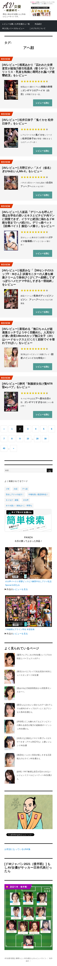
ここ (41, 3)
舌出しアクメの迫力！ (15, 494)
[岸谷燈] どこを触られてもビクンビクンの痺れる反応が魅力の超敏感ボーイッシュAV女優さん (34, 725)
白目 (15, 489)
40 (4, 448)
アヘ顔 (25, 489)
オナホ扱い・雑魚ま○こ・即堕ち (19, 506)
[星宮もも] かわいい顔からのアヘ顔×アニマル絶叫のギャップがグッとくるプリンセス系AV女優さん (34, 708)
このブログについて (37, 28)
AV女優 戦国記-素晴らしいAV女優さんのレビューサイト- (26, 958)
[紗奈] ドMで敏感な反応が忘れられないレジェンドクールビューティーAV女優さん (34, 775)
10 (28, 439)
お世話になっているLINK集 (17, 849)
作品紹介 (38, 24)
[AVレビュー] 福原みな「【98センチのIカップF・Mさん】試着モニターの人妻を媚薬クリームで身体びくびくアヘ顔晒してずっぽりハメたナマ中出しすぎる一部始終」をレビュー (28, 277)
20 (37, 439)
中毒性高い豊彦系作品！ (38, 494)
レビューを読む (42, 103)
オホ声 (25, 500)
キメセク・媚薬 (12, 500)
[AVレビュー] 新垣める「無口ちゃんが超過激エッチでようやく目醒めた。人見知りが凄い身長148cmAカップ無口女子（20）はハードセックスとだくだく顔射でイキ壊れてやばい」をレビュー (28, 335)
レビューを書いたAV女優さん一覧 (16, 24)
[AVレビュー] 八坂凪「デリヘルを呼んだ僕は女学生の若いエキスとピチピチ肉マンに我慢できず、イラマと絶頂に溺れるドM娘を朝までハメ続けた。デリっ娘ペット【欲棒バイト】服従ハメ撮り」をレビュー (28, 219)
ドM (7, 489)
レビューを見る (20, 589)
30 (45, 439)
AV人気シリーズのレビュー (13, 28)
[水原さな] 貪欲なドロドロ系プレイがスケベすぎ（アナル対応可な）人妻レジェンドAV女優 (34, 742)
